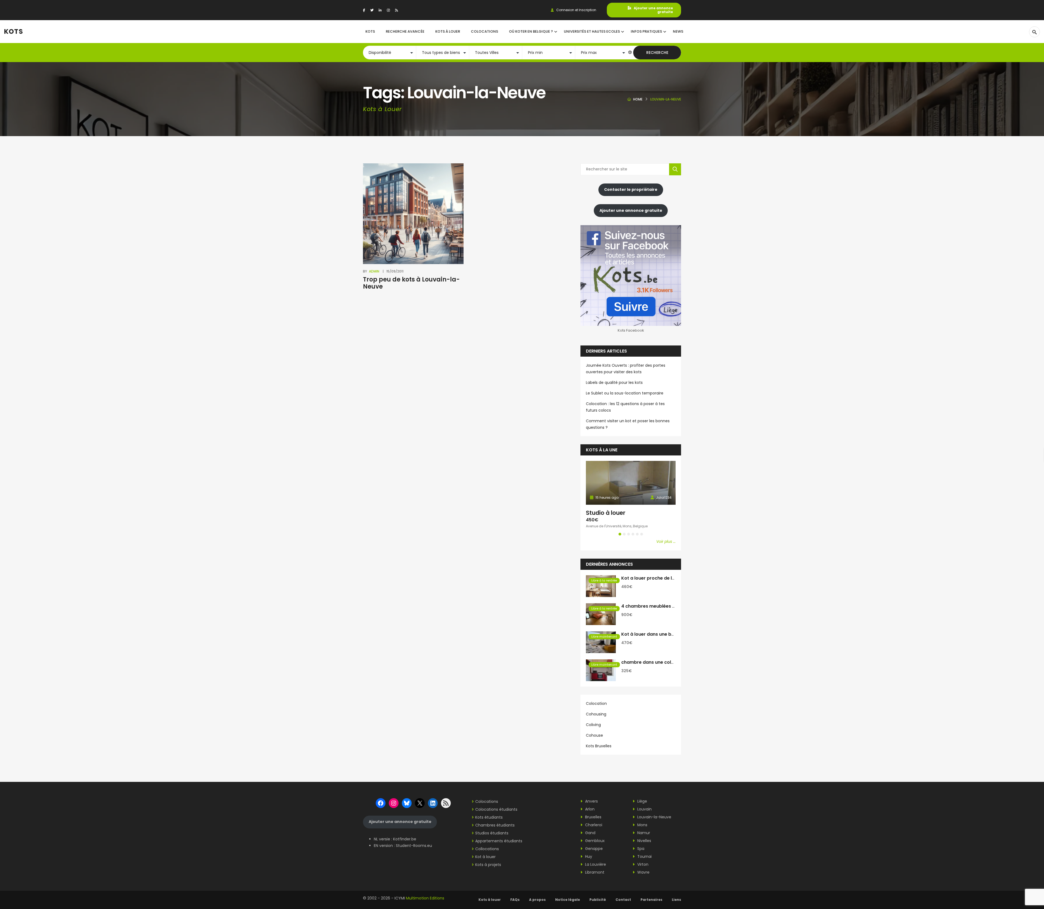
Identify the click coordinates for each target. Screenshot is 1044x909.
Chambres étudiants (495, 825)
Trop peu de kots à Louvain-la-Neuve (411, 283)
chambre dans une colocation (654, 662)
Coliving (593, 724)
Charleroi (593, 825)
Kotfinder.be (404, 839)
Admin (374, 271)
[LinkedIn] (380, 10)
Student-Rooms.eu (414, 845)
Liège (641, 801)
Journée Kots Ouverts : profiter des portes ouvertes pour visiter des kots (625, 369)
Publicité (597, 899)
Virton (642, 864)
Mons (641, 825)
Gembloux (594, 840)
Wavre (643, 872)
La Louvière (595, 864)
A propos (537, 899)
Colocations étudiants (496, 809)
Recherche (657, 52)
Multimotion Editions (425, 898)
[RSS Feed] (396, 10)
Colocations (486, 801)
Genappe (593, 848)
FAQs (515, 899)
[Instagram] (388, 10)
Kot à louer (485, 856)
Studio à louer (605, 513)
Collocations (487, 849)
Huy (588, 856)
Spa (640, 848)
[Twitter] (372, 10)
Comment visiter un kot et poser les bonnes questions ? (628, 424)
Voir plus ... (666, 541)
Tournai (644, 856)
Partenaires (651, 899)
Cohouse (594, 735)
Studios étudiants (491, 833)
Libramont (594, 872)
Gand (589, 832)
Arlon (589, 809)
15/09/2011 (394, 271)
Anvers (591, 801)
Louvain (644, 809)
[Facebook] (364, 10)
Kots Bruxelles (598, 746)
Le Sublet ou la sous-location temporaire (624, 393)
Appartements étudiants (498, 841)
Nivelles (643, 840)
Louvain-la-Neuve (653, 817)
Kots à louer (489, 899)
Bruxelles (592, 817)
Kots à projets (488, 864)
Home (637, 99)
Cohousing (596, 714)
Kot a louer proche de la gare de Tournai (666, 578)
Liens (676, 899)
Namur (643, 832)
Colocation (596, 703)
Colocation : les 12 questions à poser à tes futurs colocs (625, 407)
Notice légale (567, 899)
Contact (623, 899)
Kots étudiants (489, 817)
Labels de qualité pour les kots (614, 382)
